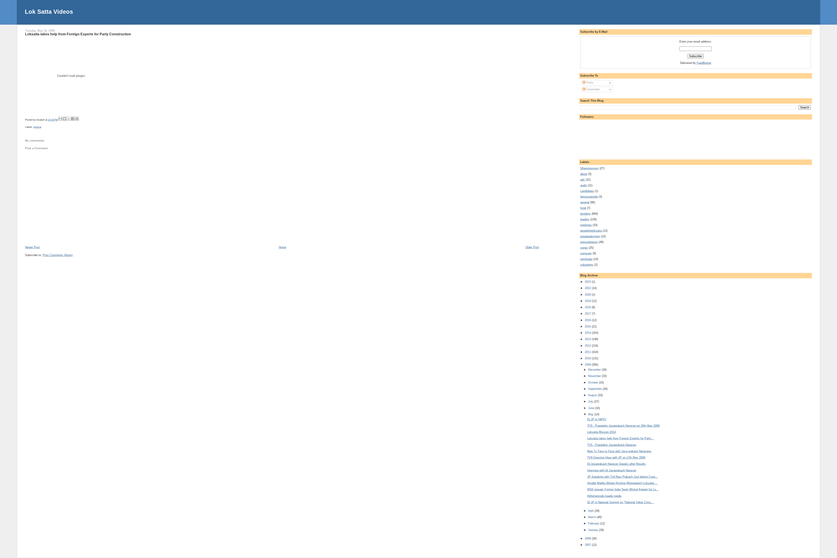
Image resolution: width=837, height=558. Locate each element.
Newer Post (32, 247)
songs (584, 247)
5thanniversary (589, 168)
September (595, 388)
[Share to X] (68, 118)
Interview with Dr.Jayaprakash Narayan (611, 470)
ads (582, 179)
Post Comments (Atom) (58, 255)
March (592, 517)
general (37, 127)
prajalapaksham (590, 236)
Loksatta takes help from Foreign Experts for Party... (620, 438)
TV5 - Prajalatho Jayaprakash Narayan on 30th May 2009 (623, 425)
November (595, 376)
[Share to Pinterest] (77, 118)
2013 (588, 339)
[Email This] (60, 118)
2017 (588, 313)
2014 (588, 332)
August (593, 395)
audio (583, 185)
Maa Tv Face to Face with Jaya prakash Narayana (619, 451)
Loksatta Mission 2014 (601, 432)
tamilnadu (586, 259)
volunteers (586, 264)
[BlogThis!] (64, 118)
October (593, 382)
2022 (588, 288)
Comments (592, 89)
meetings (586, 225)
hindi (583, 208)
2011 (588, 352)
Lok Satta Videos (49, 11)
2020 (588, 294)
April (591, 510)
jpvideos (585, 213)
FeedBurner (704, 63)
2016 (588, 320)
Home (282, 247)
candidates (587, 191)
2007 (588, 544)
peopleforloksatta (591, 230)
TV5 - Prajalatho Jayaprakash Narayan (611, 445)
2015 (588, 326)
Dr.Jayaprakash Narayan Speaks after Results (616, 464)
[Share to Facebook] (73, 118)
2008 (588, 538)
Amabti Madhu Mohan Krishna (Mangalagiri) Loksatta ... (622, 483)
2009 (588, 364)
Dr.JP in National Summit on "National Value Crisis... (620, 502)
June (591, 408)
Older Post (532, 247)
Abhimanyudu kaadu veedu (604, 496)
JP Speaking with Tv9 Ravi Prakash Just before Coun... (622, 476)
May (591, 414)
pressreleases (589, 242)
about (583, 174)
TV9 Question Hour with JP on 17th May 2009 (616, 457)
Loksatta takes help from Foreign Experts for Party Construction (78, 34)
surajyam (586, 253)
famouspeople (589, 196)
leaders (584, 219)
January (593, 530)
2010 (588, 358)
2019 (588, 301)
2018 (588, 307)
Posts (589, 82)
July (591, 401)
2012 (588, 345)
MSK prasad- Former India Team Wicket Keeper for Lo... (622, 489)
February (594, 523)
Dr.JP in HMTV (596, 419)
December (595, 369)
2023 (588, 281)
